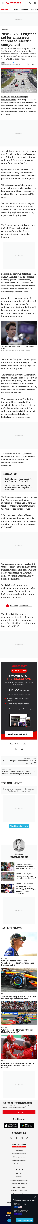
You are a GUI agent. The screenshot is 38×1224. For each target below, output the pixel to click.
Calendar (24, 9)
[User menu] (35, 3)
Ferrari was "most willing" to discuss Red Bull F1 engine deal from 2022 (18, 487)
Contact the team (19, 1187)
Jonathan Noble (11, 63)
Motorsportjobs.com (19, 1153)
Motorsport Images (24, 350)
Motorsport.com (19, 1157)
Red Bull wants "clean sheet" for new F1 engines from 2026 (19, 480)
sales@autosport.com (19, 1190)
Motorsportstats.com (19, 1160)
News (16, 9)
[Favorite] (28, 64)
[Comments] (33, 64)
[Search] (30, 3)
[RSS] (27, 1138)
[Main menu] (2, 3)
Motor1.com (19, 1150)
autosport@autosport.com (19, 1180)
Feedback (19, 1173)
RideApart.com (19, 1164)
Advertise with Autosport (19, 1183)
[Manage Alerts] (22, 749)
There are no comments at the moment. (19, 790)
